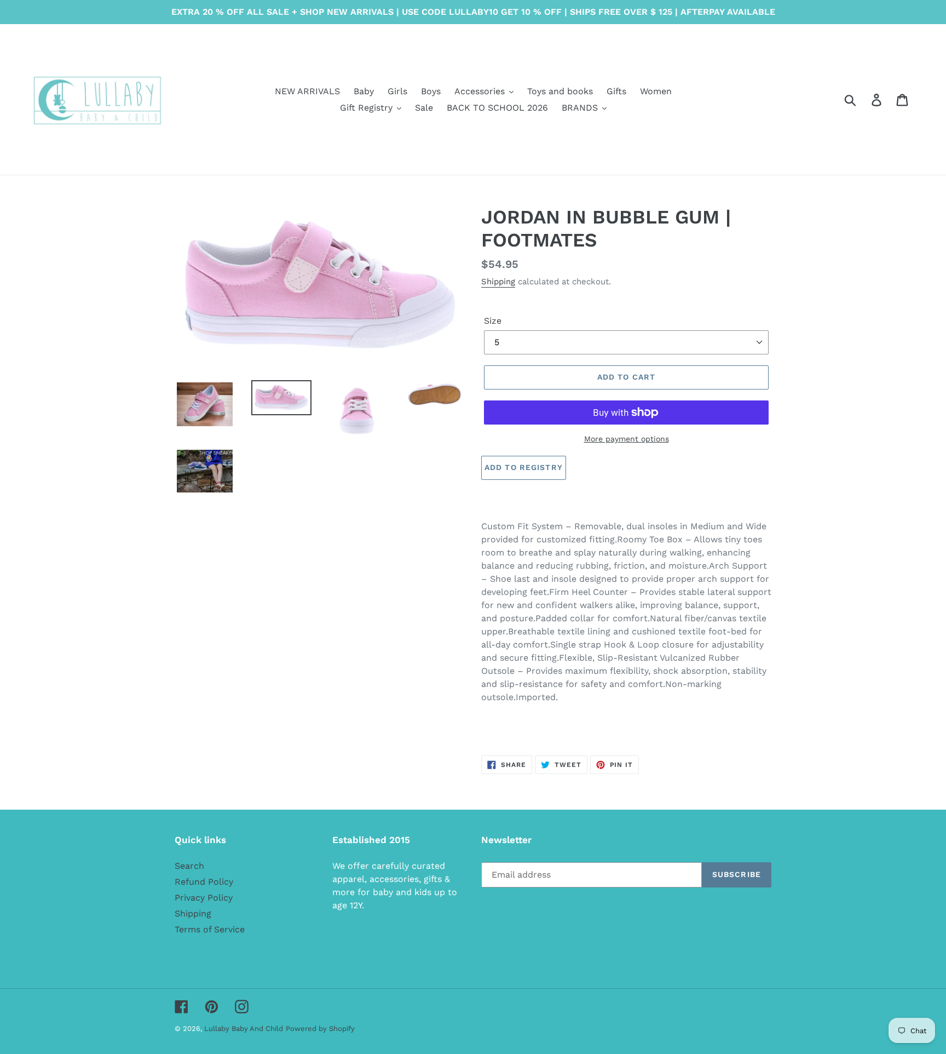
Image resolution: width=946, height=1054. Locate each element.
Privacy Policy (204, 897)
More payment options (626, 438)
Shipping (498, 282)
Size (492, 321)
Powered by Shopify (320, 1028)
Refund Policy (204, 882)
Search (189, 866)
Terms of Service (210, 929)
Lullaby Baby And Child (243, 1028)
